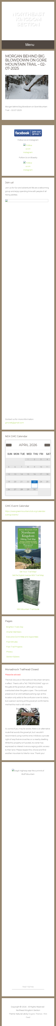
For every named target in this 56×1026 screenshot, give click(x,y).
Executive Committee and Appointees (22, 637)
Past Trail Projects (14, 647)
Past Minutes (12, 642)
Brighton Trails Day (14, 627)
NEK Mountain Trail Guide (28, 609)
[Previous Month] (8, 445)
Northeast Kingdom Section (28, 19)
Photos (9, 652)
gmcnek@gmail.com (14, 422)
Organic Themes (35, 1014)
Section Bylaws (13, 656)
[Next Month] (47, 445)
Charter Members (13, 632)
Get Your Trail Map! (28, 571)
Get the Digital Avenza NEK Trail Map (28, 575)
